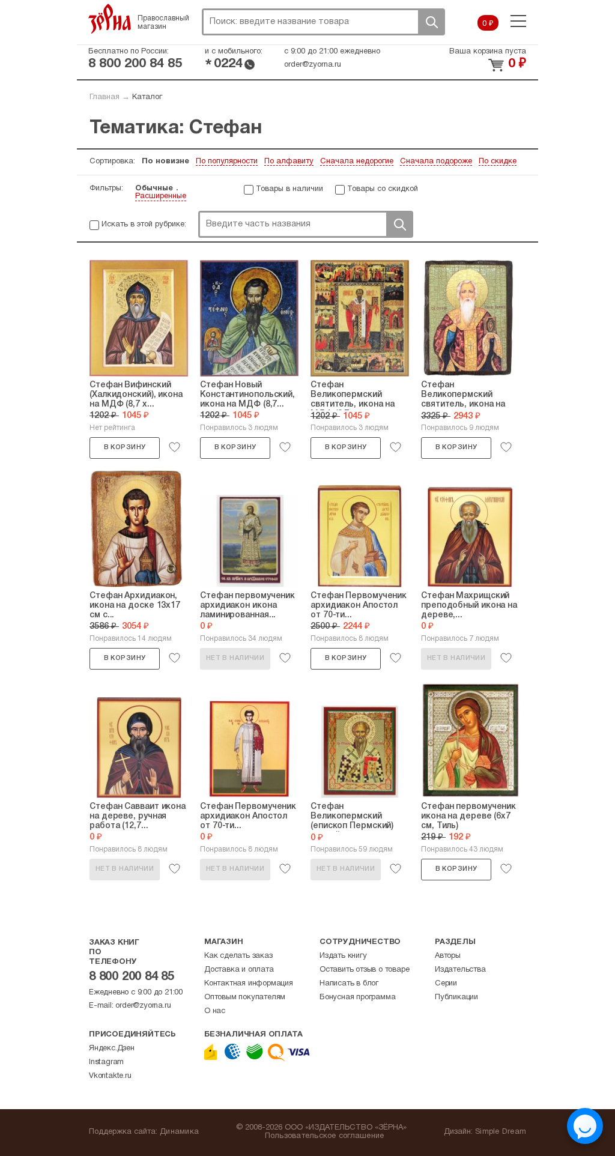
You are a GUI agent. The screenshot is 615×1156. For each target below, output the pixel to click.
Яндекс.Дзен (112, 1048)
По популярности (227, 161)
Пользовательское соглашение (324, 1136)
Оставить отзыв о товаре (364, 969)
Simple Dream (500, 1132)
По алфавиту (289, 161)
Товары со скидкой (382, 189)
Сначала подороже (436, 161)
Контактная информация (248, 983)
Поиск (431, 22)
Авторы (448, 956)
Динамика (179, 1132)
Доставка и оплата (239, 969)
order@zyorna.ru (312, 64)
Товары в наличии (289, 189)
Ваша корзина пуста (487, 51)
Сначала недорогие (356, 161)
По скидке (498, 161)
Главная (104, 97)
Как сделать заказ (238, 956)
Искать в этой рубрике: (143, 224)
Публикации (456, 997)
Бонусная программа (357, 997)
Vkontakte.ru (110, 1076)
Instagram (106, 1062)
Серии (446, 983)
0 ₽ (488, 24)
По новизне (165, 161)
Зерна (110, 19)
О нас (214, 1011)
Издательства (460, 969)
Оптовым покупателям (244, 997)
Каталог (147, 97)
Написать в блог (349, 983)
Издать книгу (343, 956)
